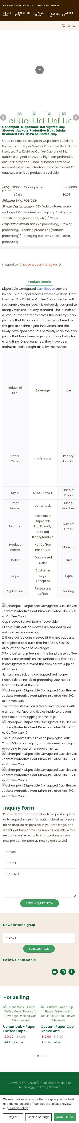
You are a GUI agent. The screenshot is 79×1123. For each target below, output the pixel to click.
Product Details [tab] (39, 282)
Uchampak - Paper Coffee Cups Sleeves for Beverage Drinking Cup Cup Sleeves (19, 1029)
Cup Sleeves (46, 289)
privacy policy (18, 1108)
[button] (34, 1055)
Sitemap (54, 1087)
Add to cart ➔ (13, 1042)
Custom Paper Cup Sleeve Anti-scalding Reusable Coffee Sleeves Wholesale (57, 1029)
